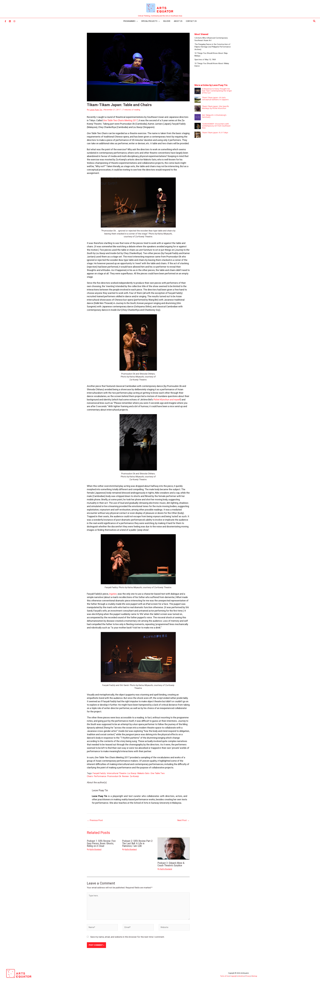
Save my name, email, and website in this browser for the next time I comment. (127, 937)
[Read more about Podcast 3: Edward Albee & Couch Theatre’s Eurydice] (174, 848)
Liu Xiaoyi (131, 773)
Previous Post (95, 820)
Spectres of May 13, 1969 (205, 59)
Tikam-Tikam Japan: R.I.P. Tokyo (215, 132)
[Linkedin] (10, 21)
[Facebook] (5, 21)
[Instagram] (14, 21)
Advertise (241, 976)
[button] (314, 21)
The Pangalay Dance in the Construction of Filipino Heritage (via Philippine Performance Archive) (212, 47)
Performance (100, 776)
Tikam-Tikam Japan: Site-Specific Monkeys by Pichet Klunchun (215, 107)
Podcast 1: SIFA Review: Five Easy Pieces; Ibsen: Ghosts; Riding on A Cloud (101, 843)
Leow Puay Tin (100, 790)
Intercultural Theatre (116, 773)
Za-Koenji (134, 776)
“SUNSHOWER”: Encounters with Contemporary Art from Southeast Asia (216, 126)
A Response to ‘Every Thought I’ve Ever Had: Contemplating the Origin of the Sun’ (217, 91)
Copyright (233, 976)
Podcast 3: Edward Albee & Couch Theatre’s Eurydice (171, 864)
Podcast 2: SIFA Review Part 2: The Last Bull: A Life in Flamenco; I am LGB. (137, 843)
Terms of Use (224, 976)
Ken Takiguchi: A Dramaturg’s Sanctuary (214, 116)
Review (125, 776)
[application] (136, 21)
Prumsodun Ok (114, 776)
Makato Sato (143, 773)
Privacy (248, 976)
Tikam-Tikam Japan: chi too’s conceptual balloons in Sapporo (215, 98)
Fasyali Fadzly (99, 773)
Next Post (183, 820)
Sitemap (254, 976)
